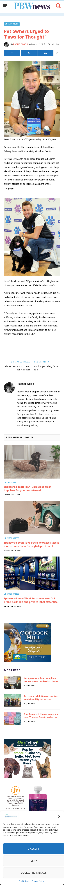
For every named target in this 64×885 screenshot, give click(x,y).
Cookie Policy (24, 881)
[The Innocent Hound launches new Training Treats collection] (12, 718)
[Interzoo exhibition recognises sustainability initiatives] (12, 700)
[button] (59, 816)
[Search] (58, 5)
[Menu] (5, 5)
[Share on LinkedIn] (45, 53)
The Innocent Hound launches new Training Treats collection (41, 715)
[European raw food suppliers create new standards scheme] (12, 682)
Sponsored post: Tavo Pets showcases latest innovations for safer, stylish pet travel (31, 544)
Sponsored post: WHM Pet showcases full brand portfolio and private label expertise (31, 600)
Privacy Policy (38, 881)
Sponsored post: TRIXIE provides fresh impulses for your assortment (27, 488)
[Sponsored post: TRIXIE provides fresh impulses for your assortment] (32, 461)
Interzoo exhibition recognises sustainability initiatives (41, 698)
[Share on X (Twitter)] (29, 53)
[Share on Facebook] (12, 53)
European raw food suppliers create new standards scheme (41, 680)
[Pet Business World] (32, 5)
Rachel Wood (20, 44)
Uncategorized (11, 24)
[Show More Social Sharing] (57, 53)
